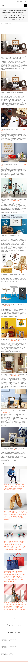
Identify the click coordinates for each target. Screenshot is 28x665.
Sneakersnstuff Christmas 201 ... (9, 639)
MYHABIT (16, 616)
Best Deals (4, 19)
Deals (13, 616)
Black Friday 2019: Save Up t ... (8, 653)
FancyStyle (23, 19)
